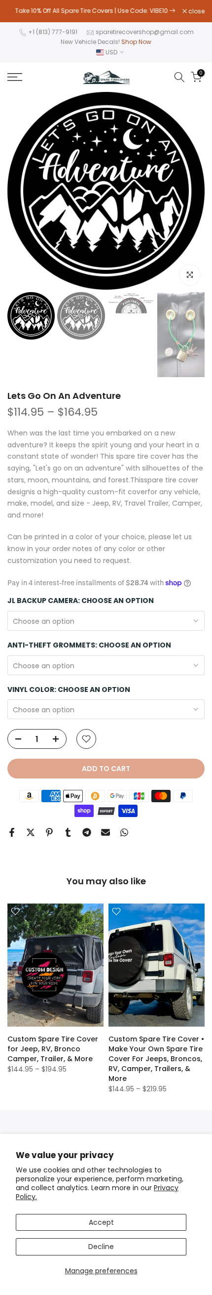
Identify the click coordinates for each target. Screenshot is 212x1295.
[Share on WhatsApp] (124, 832)
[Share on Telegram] (86, 832)
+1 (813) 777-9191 (52, 32)
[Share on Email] (105, 832)
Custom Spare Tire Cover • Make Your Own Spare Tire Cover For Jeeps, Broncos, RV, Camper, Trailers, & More (156, 1058)
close (196, 11)
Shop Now (136, 42)
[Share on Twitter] (30, 832)
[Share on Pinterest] (49, 832)
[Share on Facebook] (11, 832)
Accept (101, 1222)
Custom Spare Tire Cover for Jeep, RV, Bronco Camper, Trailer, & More (52, 1049)
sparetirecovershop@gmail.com (145, 32)
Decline (101, 1247)
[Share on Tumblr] (68, 832)
